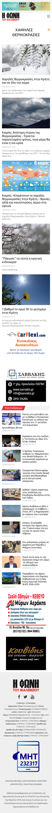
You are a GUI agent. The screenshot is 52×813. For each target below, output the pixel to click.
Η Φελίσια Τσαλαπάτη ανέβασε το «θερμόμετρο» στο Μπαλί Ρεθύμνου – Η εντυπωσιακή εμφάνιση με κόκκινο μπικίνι (35, 456)
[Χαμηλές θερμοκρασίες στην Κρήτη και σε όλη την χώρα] (26, 59)
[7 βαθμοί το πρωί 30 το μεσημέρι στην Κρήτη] (26, 289)
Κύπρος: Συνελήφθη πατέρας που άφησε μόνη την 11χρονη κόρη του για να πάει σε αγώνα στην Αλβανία (35, 528)
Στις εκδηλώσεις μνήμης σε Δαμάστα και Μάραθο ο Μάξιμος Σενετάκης (35, 545)
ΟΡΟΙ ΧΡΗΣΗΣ (29, 781)
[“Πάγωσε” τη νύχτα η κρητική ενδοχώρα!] (26, 239)
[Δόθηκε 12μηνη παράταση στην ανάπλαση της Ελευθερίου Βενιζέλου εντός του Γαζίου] (11, 494)
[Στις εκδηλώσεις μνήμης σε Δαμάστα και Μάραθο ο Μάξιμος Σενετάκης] (11, 547)
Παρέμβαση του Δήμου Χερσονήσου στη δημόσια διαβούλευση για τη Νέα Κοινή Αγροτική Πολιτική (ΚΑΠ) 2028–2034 (35, 578)
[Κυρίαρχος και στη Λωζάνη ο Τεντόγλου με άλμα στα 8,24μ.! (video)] (11, 441)
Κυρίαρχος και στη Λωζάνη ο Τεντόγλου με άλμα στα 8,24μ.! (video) (35, 439)
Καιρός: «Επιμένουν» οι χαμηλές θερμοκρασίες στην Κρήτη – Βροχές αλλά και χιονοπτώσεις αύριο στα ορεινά (26, 200)
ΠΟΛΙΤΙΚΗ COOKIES (33, 784)
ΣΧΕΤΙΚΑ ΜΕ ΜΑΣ (13, 781)
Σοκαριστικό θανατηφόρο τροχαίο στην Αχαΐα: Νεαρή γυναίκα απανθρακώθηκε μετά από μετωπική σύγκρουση (35, 475)
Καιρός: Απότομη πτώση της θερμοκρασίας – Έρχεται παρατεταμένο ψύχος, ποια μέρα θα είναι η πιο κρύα (26, 138)
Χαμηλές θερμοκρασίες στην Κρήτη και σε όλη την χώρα (26, 80)
